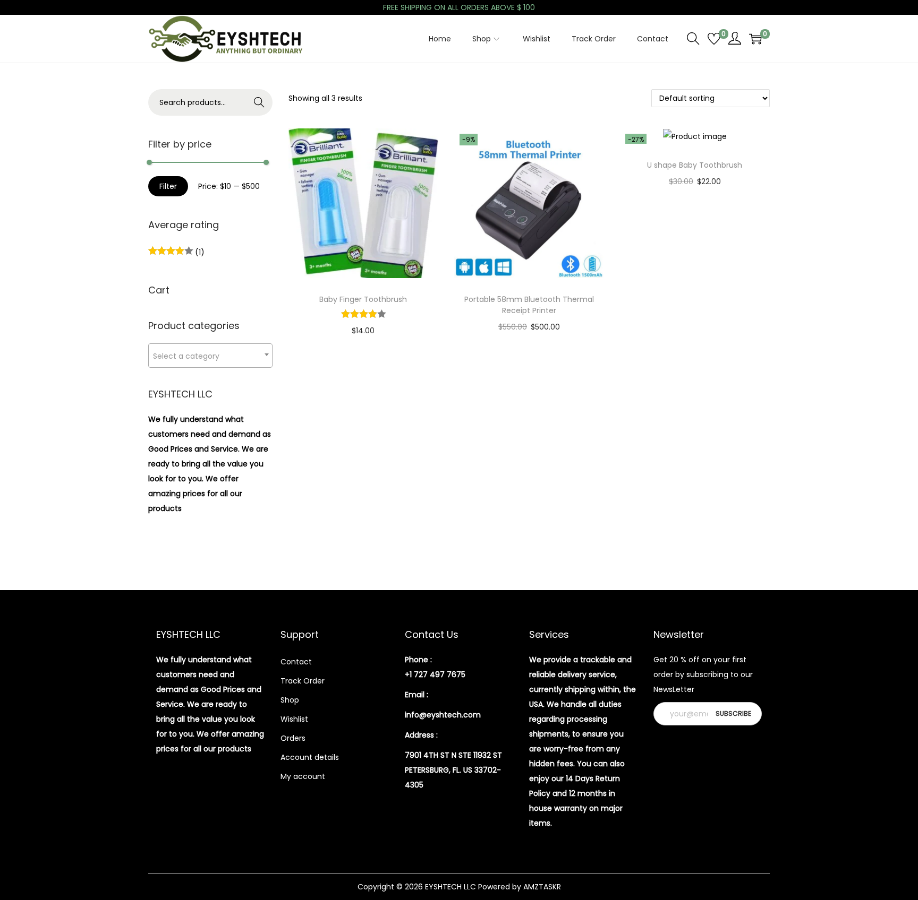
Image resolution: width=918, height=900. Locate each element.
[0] (714, 38)
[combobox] (210, 355)
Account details (309, 757)
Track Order (302, 681)
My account (302, 776)
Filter (168, 186)
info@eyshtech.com (443, 714)
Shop (289, 700)
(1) (199, 252)
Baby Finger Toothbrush (363, 299)
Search (259, 102)
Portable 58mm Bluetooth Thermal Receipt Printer (529, 305)
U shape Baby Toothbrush (694, 165)
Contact (296, 661)
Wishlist (294, 719)
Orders (292, 738)
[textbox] (210, 356)
